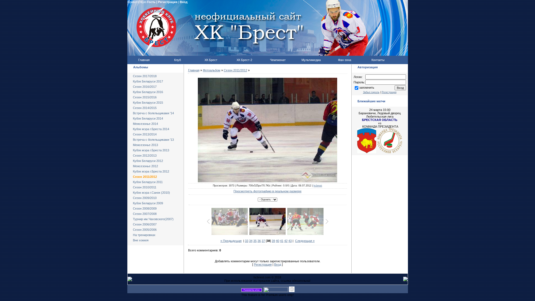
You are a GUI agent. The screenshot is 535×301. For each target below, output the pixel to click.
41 (281, 240)
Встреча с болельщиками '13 (153, 139)
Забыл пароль (371, 92)
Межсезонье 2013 (145, 145)
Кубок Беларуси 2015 (148, 102)
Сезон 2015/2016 (145, 97)
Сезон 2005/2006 (145, 229)
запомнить (366, 87)
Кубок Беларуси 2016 (148, 92)
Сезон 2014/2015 (145, 108)
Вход (184, 2)
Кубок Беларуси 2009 (148, 203)
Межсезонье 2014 (145, 123)
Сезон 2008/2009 (145, 208)
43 (290, 240)
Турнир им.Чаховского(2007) (153, 219)
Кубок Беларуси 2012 (148, 160)
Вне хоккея (141, 240)
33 (246, 240)
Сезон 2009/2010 (145, 198)
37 (263, 240)
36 (259, 240)
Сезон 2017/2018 (145, 76)
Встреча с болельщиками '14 (153, 113)
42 (286, 240)
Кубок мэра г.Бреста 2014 (151, 129)
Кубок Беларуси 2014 (148, 118)
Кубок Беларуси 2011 (148, 182)
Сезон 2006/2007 (145, 224)
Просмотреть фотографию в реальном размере (267, 191)
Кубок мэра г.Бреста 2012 (151, 171)
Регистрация (167, 2)
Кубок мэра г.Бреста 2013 (151, 150)
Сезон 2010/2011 (144, 187)
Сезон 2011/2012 (145, 176)
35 (255, 240)
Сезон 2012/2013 (145, 155)
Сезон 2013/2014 (145, 134)
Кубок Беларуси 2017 (148, 81)
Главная (194, 70)
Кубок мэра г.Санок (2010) (151, 192)
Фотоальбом (211, 70)
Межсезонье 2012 (145, 166)
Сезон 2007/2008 (145, 213)
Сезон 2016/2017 (145, 86)
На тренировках (144, 235)
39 (273, 240)
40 (277, 240)
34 (250, 240)
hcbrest (317, 185)
